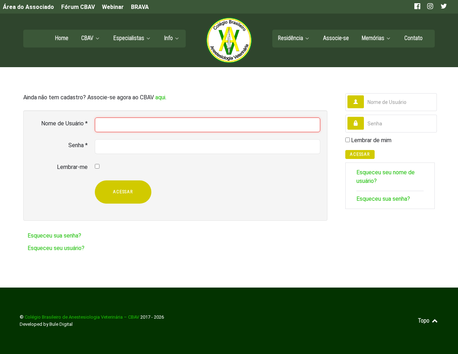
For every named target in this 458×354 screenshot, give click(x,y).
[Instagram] (430, 6)
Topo (424, 320)
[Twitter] (443, 6)
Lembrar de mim (371, 140)
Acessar (123, 191)
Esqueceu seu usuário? (56, 248)
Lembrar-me (72, 167)
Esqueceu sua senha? (54, 235)
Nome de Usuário (64, 123)
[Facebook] (417, 6)
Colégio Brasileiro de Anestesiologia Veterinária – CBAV (82, 317)
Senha (78, 145)
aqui (160, 97)
